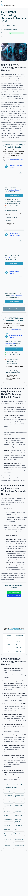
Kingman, (7, 343)
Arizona (12, 343)
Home (2, 36)
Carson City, (13, 295)
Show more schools (14, 309)
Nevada (9, 36)
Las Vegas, (12, 190)
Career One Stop (15, 628)
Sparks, (7, 258)
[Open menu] (1, 2)
